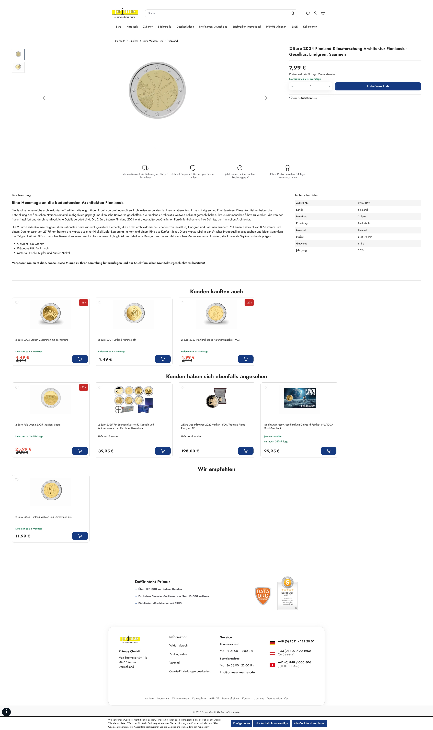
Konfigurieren (241, 723)
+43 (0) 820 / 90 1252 (294, 651)
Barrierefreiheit (230, 698)
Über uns (259, 698)
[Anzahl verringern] (292, 86)
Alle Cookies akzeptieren (309, 723)
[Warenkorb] (323, 13)
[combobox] (217, 13)
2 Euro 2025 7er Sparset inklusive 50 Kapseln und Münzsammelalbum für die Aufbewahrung (126, 426)
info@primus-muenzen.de (237, 672)
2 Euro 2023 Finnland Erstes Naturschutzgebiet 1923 (210, 340)
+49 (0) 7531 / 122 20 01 (296, 641)
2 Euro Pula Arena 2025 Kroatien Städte (37, 425)
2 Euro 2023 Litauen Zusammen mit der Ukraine (41, 340)
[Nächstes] (266, 98)
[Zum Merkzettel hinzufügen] (16, 302)
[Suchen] (293, 13)
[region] (148, 99)
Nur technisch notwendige (272, 723)
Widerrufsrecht (178, 645)
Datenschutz (199, 698)
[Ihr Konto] (315, 13)
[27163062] (155, 95)
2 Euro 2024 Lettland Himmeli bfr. (117, 340)
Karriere (149, 698)
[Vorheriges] (44, 98)
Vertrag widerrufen (277, 698)
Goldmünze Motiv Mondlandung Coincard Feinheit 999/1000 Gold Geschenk (298, 426)
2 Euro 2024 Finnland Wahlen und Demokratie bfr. (43, 517)
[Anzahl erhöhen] (329, 86)
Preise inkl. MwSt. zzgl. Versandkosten (312, 74)
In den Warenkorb (378, 86)
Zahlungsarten (178, 654)
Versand (174, 663)
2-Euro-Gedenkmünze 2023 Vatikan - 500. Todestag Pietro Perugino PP (213, 426)
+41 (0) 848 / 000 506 (294, 662)
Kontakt (246, 698)
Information (178, 637)
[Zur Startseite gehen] (125, 13)
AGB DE (214, 698)
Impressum (163, 698)
